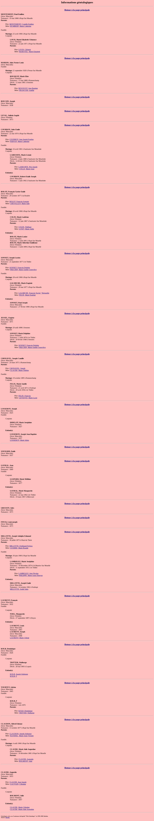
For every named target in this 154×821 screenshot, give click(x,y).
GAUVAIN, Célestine (18, 784)
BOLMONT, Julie (25, 761)
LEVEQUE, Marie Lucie (28, 398)
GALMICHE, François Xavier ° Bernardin (33, 293)
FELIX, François (24, 396)
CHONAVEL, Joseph (17, 368)
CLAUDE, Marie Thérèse (19, 370)
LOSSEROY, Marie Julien (19, 440)
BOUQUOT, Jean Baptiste (28, 88)
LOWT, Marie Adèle (26, 229)
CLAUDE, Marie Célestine (20, 807)
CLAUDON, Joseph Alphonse (20, 734)
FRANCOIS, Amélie (26, 90)
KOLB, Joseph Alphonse (19, 674)
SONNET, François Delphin (19, 268)
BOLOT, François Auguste (19, 201)
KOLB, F (13, 676)
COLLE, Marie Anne (26, 169)
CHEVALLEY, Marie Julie (20, 204)
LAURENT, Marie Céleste (19, 638)
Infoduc (8, 817)
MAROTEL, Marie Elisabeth (29, 52)
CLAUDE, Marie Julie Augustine (22, 809)
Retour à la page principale (77, 10)
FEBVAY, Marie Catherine (19, 141)
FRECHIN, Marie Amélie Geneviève (23, 270)
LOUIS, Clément (24, 50)
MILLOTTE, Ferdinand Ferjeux (21, 546)
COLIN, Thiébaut (24, 227)
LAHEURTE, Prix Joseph (27, 167)
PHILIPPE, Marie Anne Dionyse (31, 575)
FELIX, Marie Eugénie (27, 295)
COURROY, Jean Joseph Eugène (21, 139)
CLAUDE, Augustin (25, 759)
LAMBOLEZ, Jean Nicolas (28, 573)
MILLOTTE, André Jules (19, 589)
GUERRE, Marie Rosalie (19, 548)
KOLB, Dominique (25, 711)
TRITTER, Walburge (26, 713)
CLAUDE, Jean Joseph (17, 782)
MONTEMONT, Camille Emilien (21, 24)
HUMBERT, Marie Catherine (20, 26)
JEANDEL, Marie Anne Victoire (22, 736)
